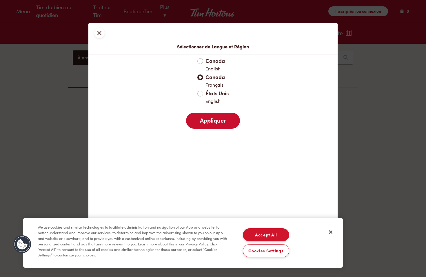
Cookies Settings (266, 251)
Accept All (266, 235)
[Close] (330, 232)
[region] (183, 243)
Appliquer (213, 120)
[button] (22, 244)
